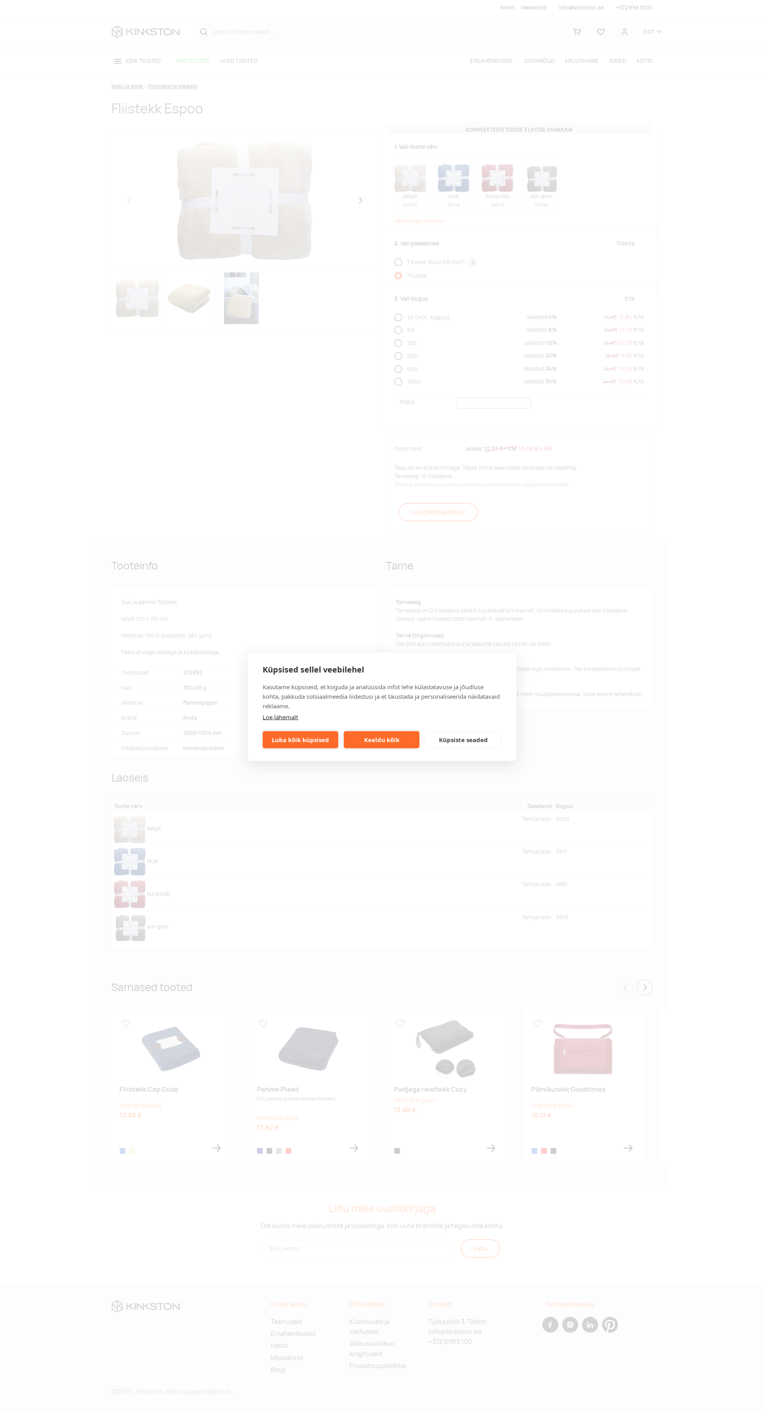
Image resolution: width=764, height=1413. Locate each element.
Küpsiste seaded (463, 740)
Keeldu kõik (382, 740)
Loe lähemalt (280, 717)
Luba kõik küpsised (300, 740)
